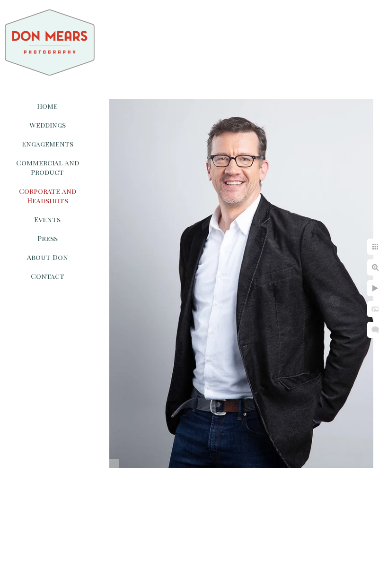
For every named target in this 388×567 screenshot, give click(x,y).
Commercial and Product (47, 167)
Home (47, 106)
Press (47, 238)
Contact (47, 276)
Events (47, 219)
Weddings (47, 124)
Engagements (47, 143)
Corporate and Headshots (47, 195)
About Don (47, 257)
